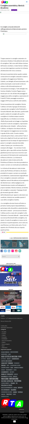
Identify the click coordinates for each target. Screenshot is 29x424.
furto (8, 365)
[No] (27, 418)
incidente (3, 369)
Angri (9, 354)
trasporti (9, 394)
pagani (13, 383)
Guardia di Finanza (18, 367)
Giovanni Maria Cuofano (15, 365)
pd (16, 383)
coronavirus (16, 363)
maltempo (12, 372)
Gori (11, 367)
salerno (13, 390)
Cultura (3, 335)
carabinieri (15, 359)
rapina (15, 387)
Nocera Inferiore (9, 379)
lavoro (15, 369)
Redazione (21, 409)
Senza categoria (6, 344)
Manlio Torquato (7, 374)
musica (15, 376)
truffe (14, 394)
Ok (14, 421)
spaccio (3, 394)
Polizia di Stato (6, 385)
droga (3, 365)
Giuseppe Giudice (5, 367)
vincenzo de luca (5, 396)
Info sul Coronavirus (7, 340)
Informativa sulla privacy (6, 327)
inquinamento (9, 369)
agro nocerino (14, 352)
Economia (4, 337)
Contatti (22, 412)
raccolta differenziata (6, 387)
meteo (16, 374)
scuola (20, 392)
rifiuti (20, 388)
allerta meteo (4, 354)
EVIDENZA (4, 338)
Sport (3, 345)
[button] (26, 2)
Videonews (4, 347)
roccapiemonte (5, 390)
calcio (9, 359)
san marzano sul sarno (6, 392)
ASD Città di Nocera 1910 (11, 356)
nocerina (17, 381)
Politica (14, 10)
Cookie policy (4, 325)
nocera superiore (7, 381)
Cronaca (4, 333)
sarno (15, 392)
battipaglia (3, 358)
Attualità (4, 331)
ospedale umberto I (5, 383)
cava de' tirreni (7, 363)
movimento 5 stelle (6, 376)
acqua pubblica (5, 352)
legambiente (5, 372)
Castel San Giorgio (6, 361)
